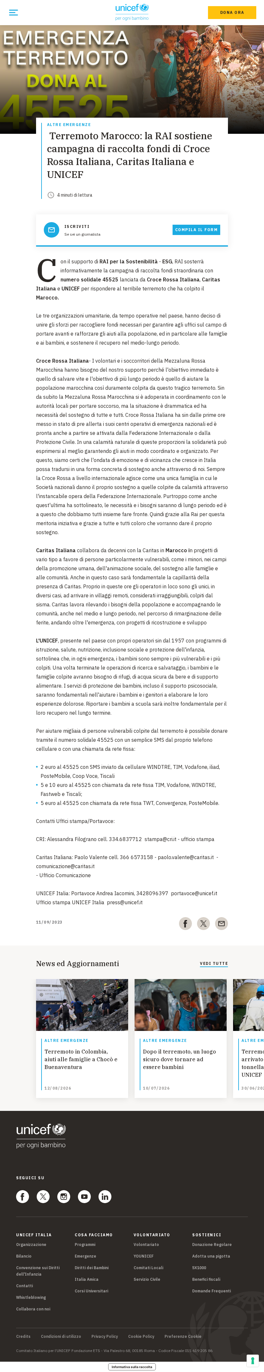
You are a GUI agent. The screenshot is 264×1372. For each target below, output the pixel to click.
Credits (23, 1336)
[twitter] (203, 925)
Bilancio (24, 1256)
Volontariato (146, 1244)
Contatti (24, 1285)
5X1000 (199, 1267)
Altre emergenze (69, 125)
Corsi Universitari (91, 1291)
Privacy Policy (104, 1336)
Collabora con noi (33, 1309)
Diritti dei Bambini (91, 1267)
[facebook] (185, 925)
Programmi (85, 1244)
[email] (221, 925)
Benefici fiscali (206, 1279)
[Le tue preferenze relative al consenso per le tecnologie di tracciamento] (253, 1361)
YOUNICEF (144, 1256)
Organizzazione (31, 1244)
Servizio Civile (147, 1279)
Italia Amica (87, 1279)
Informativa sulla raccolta (132, 1367)
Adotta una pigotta (211, 1256)
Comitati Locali (148, 1267)
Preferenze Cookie (183, 1336)
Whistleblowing (31, 1297)
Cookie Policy (141, 1336)
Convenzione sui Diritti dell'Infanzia (38, 1271)
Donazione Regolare (212, 1244)
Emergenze (85, 1256)
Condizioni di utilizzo (61, 1336)
